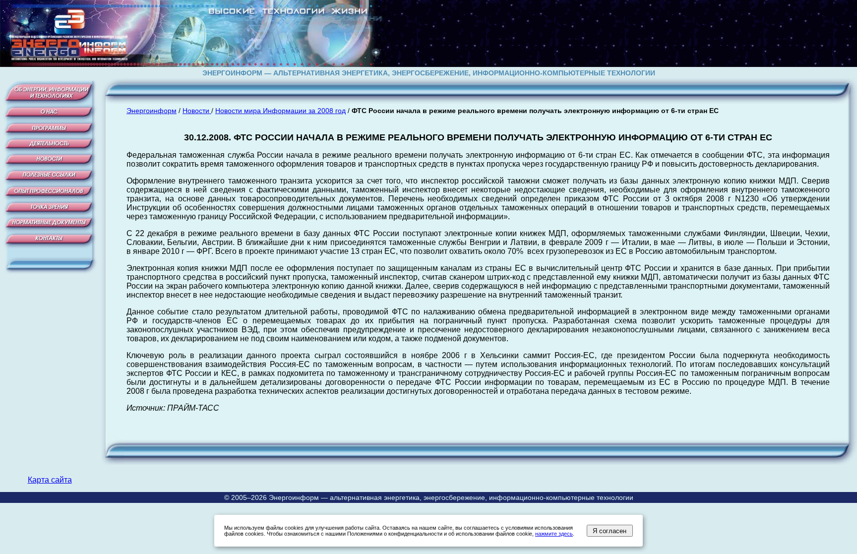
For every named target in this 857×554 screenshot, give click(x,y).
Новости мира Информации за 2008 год (280, 111)
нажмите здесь (554, 534)
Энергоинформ (151, 111)
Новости (197, 111)
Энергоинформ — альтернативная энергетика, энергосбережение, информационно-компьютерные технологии (451, 497)
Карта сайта (50, 480)
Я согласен (609, 531)
